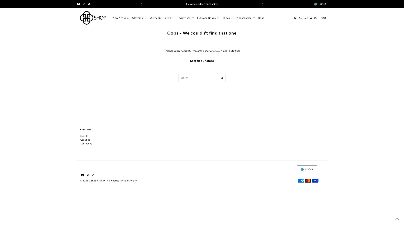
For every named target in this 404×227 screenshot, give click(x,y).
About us (85, 139)
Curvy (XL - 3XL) (160, 17)
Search (84, 135)
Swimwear (184, 17)
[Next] (262, 4)
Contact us (86, 143)
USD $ (322, 4)
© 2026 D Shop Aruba (92, 180)
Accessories (244, 17)
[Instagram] (83, 4)
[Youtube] (78, 4)
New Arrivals (121, 17)
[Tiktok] (88, 4)
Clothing (137, 17)
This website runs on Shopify (121, 180)
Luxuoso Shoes (206, 17)
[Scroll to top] (397, 218)
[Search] (295, 18)
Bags (261, 17)
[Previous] (141, 4)
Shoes (226, 17)
